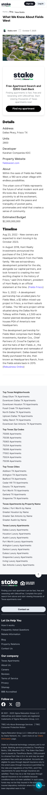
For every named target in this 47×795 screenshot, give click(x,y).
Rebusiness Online (14, 366)
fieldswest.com (11, 163)
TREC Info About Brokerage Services (17, 724)
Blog (11, 12)
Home (5, 12)
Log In (40, 3)
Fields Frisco (36, 287)
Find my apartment (23, 108)
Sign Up (29, 3)
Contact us (23, 609)
